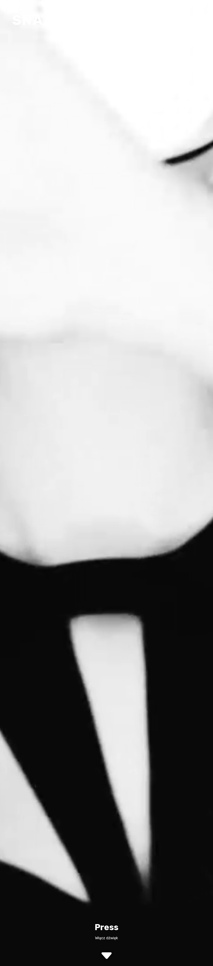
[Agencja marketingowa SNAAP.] (39, 20)
